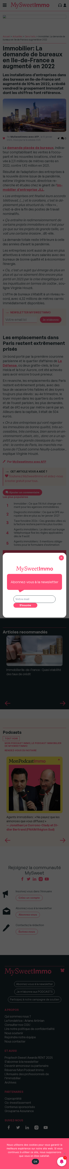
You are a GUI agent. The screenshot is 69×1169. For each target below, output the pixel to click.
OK (35, 1161)
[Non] (64, 1153)
